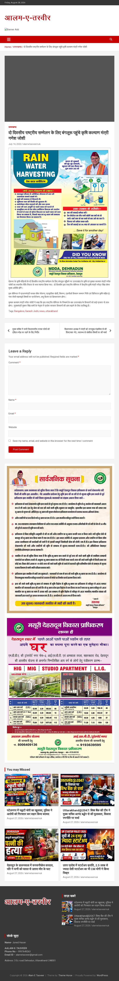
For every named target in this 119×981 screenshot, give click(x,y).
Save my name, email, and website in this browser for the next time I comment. (53, 441)
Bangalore (19, 311)
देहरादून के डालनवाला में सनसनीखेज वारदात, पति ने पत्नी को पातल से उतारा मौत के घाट (30, 867)
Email (12, 413)
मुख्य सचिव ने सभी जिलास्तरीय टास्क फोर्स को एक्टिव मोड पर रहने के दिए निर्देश (31, 331)
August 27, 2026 (15, 818)
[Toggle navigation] (9, 39)
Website (13, 427)
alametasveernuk (31, 144)
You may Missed (18, 769)
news (42, 311)
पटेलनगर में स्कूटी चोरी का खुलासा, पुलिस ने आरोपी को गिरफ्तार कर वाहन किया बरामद (29, 812)
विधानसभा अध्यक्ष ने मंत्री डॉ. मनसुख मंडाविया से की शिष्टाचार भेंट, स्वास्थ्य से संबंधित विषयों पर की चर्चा (85, 331)
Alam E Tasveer (36, 975)
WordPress (102, 975)
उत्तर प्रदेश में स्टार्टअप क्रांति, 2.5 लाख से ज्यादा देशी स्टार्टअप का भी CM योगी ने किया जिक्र (86, 869)
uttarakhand (52, 311)
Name (12, 400)
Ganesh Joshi (31, 311)
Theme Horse (65, 975)
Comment (14, 362)
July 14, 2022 (15, 144)
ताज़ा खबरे (70, 896)
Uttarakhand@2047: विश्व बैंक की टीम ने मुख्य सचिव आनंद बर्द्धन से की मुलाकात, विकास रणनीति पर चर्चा (87, 814)
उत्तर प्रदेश (67, 858)
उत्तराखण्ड (12, 127)
